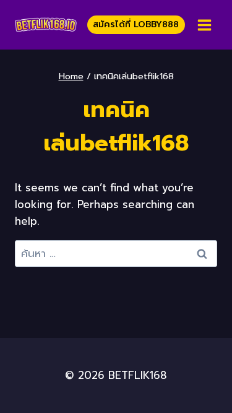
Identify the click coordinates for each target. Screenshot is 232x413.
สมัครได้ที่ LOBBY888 (136, 24)
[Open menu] (204, 25)
